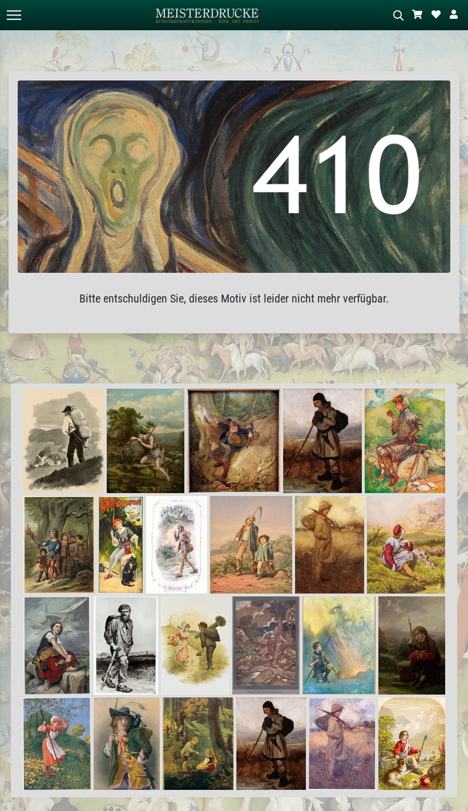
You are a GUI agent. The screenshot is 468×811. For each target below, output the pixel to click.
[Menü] (13, 15)
